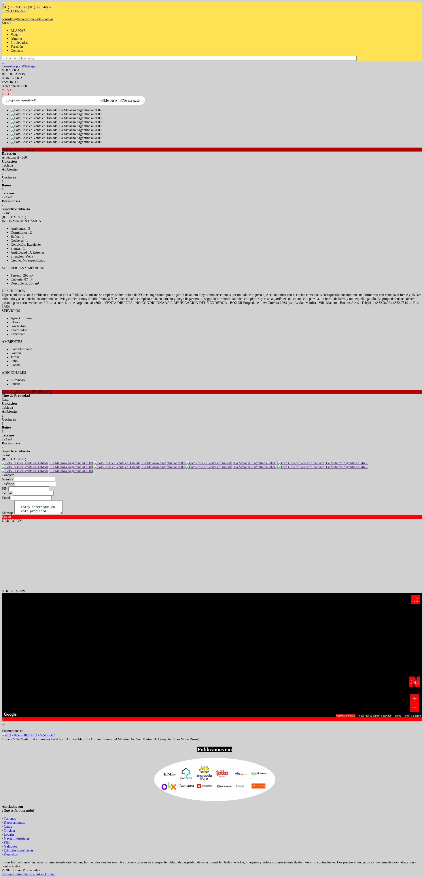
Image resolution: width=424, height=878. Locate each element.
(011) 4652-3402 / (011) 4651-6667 (30, 735)
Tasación (17, 46)
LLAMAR (18, 30)
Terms (398, 716)
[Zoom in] (414, 698)
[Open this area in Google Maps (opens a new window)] (10, 714)
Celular (7, 493)
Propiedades (19, 42)
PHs (7, 842)
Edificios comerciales (18, 850)
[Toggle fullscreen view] (415, 599)
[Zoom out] (414, 707)
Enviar (6, 517)
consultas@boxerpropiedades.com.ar (27, 19)
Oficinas (9, 830)
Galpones (10, 846)
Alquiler (16, 38)
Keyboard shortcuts (345, 716)
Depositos (11, 854)
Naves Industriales (16, 838)
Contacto (17, 50)
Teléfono (8, 484)
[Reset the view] (414, 682)
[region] (212, 655)
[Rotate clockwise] (418, 682)
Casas (8, 826)
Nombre (7, 479)
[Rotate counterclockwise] (411, 682)
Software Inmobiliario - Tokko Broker (28, 874)
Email (6, 498)
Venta (15, 34)
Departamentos (14, 822)
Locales (9, 834)
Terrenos (10, 818)
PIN (5, 488)
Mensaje (7, 513)
